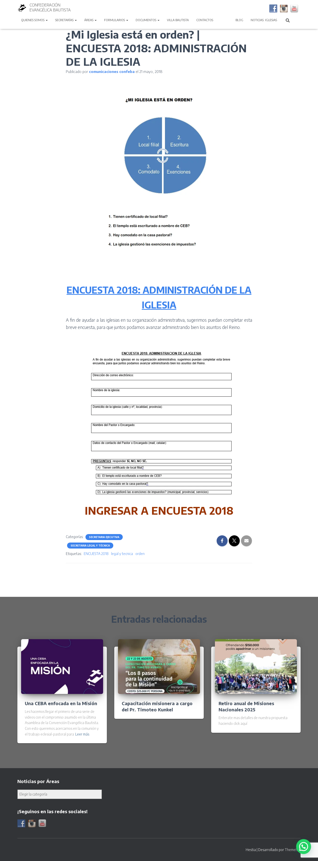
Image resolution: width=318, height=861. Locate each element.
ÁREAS (89, 20)
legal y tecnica (122, 554)
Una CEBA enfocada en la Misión (61, 703)
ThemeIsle (293, 850)
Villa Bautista (178, 20)
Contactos (204, 20)
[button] (46, 20)
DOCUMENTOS (146, 20)
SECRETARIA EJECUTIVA (104, 537)
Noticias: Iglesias (264, 20)
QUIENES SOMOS (33, 20)
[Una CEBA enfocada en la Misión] (62, 666)
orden (140, 554)
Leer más (82, 734)
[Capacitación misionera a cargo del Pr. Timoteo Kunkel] (159, 666)
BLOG (239, 20)
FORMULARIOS (115, 20)
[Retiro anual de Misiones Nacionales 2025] (256, 666)
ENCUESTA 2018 (96, 554)
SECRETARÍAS (64, 20)
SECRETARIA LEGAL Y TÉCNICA (90, 545)
